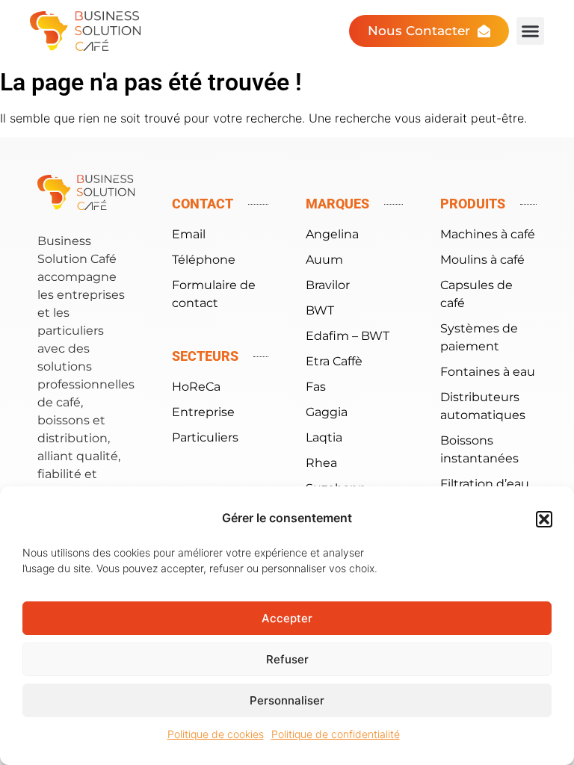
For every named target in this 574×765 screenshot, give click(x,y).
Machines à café (487, 234)
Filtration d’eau (484, 484)
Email (189, 234)
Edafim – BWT (347, 336)
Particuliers (205, 437)
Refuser (287, 659)
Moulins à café (482, 260)
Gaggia (327, 412)
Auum (324, 260)
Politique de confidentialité (335, 734)
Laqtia (324, 437)
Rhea (321, 463)
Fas (316, 387)
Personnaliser (287, 700)
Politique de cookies (215, 734)
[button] (544, 519)
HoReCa (196, 387)
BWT (320, 310)
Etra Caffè (334, 361)
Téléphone (203, 260)
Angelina (332, 234)
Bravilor (328, 285)
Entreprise (203, 412)
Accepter (287, 618)
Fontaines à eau (487, 372)
